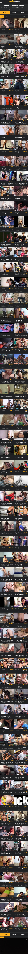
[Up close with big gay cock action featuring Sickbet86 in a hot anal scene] (21, 298)
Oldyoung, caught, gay (5, 868)
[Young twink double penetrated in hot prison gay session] (7, 419)
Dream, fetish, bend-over (6, 914)
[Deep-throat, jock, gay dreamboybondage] (7, 450)
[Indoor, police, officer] (7, 618)
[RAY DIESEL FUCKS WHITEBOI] (21, 633)
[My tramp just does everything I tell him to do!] (21, 328)
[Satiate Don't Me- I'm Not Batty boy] (7, 770)
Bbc (6, 321)
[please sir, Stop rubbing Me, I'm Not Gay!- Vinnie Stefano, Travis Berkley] (21, 343)
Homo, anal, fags (18, 168)
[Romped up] (21, 480)
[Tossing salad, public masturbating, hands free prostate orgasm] (21, 861)
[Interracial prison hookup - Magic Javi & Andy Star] (7, 359)
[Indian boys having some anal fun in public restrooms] (7, 800)
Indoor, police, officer (5, 625)
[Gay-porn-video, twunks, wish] (21, 663)
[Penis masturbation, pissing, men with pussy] (21, 435)
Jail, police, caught (18, 564)
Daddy (3, 413)
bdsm (22, 7)
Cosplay (21, 291)
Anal (16, 32)
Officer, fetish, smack (5, 716)
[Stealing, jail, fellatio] (21, 846)
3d (16, 77)
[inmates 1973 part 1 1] (7, 69)
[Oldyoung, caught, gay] (7, 861)
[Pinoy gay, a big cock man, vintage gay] (7, 877)
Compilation (22, 93)
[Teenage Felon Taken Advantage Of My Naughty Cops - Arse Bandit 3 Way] (21, 100)
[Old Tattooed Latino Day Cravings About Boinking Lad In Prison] (7, 343)
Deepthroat (23, 47)
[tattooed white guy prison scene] (21, 130)
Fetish (11, 854)
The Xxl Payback (4, 320)
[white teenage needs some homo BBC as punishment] (21, 755)
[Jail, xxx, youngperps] (21, 252)
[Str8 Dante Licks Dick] (21, 907)
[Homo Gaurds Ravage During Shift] (7, 633)
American (4, 77)
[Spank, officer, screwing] (7, 541)
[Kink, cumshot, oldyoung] (7, 298)
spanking (23, 9)
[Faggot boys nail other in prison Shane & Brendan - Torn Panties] (7, 892)
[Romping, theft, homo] (21, 587)
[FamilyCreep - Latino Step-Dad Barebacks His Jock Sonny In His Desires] (21, 206)
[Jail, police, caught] (21, 557)
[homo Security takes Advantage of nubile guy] (21, 54)
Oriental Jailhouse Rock (6, 107)
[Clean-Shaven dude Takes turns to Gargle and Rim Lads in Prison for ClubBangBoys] (21, 191)
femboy (3, 9)
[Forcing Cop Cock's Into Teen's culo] (7, 191)
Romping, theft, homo (19, 594)
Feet (8, 839)
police (17, 7)
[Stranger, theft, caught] (7, 465)
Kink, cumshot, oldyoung (6, 305)
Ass (20, 32)
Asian (8, 108)
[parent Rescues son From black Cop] (21, 770)
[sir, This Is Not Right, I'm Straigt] (21, 511)
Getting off (3, 137)
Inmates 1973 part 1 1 (5, 76)
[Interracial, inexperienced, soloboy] (21, 374)
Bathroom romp (4, 411)
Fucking (8, 900)
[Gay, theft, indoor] (7, 267)
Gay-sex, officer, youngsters (20, 503)
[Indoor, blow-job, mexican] (21, 602)
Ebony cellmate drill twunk (6, 594)
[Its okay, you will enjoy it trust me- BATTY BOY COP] (21, 618)
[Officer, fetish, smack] (7, 709)
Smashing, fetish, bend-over (20, 899)
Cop (21, 458)
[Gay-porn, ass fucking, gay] (21, 739)
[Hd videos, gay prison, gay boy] (7, 145)
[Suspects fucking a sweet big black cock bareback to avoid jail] (21, 176)
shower (17, 9)
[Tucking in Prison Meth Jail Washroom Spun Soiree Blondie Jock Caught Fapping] (21, 389)
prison (9, 7)
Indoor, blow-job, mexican (20, 609)
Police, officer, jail (18, 152)
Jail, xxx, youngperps (19, 259)
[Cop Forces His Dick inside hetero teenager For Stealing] (7, 785)
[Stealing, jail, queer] (21, 922)
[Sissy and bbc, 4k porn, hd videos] (21, 69)
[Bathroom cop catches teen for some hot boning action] (7, 572)
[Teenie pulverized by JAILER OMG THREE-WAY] (21, 404)
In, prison (3, 46)
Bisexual (17, 474)
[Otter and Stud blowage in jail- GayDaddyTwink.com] (21, 648)
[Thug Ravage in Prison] (7, 161)
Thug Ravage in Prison (5, 168)
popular (5, 12)
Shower (10, 413)
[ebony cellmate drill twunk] (7, 587)
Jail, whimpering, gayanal (6, 91)
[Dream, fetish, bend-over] (7, 907)
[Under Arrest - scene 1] (21, 450)
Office (6, 443)
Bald (25, 199)
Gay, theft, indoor (4, 274)
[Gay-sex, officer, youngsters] (21, 496)
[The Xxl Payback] (7, 313)
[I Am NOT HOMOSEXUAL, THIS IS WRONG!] (7, 252)
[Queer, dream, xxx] (21, 313)
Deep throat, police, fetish (20, 274)
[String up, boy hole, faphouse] (21, 785)
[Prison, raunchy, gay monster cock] (21, 359)
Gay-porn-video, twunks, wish (21, 670)
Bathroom (23, 397)
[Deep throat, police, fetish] (21, 267)
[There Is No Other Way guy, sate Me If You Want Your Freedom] (7, 922)
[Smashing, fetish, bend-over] (21, 892)
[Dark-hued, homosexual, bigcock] (21, 115)
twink (13, 7)
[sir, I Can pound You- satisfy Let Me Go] (7, 557)
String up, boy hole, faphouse (21, 792)
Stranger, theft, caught (5, 472)
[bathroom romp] (7, 404)
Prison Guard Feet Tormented (7, 838)
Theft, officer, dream (5, 518)
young (8, 9)
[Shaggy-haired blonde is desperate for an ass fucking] (21, 23)
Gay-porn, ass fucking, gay (20, 747)
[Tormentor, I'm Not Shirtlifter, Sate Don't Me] (21, 800)
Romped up (17, 488)
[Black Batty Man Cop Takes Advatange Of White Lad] (7, 846)
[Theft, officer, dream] (7, 511)
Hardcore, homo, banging (20, 716)
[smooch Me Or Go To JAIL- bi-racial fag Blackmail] (21, 831)
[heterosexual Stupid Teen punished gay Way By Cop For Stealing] (7, 739)
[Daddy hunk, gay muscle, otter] (7, 648)
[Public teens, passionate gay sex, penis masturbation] (21, 84)
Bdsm (17, 93)
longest (23, 12)
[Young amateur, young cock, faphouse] (7, 221)
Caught (6, 275)
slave (13, 9)
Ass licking (24, 641)
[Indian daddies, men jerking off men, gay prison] (21, 724)
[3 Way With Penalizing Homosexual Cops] (21, 694)
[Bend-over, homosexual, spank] (7, 679)
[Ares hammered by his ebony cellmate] (7, 23)
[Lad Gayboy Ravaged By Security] (7, 374)
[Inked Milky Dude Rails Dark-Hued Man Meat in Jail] (7, 480)
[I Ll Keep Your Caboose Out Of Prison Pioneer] (21, 816)
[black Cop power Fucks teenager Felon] (7, 282)
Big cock (3, 32)
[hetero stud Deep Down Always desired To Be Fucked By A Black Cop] (7, 435)
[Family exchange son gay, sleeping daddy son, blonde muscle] (7, 206)
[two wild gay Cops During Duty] (21, 679)
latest (14, 12)
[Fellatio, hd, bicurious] (21, 465)
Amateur (3, 108)
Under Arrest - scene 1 (19, 457)
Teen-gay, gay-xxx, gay (5, 122)
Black (8, 32)
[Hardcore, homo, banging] (21, 709)
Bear (20, 656)
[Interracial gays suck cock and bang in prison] (21, 541)
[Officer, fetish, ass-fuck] (21, 419)
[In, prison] (7, 39)
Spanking (11, 748)
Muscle (6, 245)
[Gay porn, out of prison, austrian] (7, 328)
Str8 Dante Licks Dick (19, 914)
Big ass (22, 489)
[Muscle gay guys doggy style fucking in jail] (7, 237)
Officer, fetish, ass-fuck (19, 427)
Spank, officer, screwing (6, 548)
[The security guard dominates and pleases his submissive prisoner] (7, 176)
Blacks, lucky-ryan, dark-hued (21, 533)
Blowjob (22, 62)
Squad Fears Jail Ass (5, 609)
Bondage (11, 306)
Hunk (22, 550)
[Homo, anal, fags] (21, 161)
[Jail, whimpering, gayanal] (7, 84)
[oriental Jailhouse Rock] (7, 100)
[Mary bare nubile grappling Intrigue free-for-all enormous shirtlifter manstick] (21, 877)
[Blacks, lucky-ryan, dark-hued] (21, 526)
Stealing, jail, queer (19, 929)
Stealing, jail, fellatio (19, 853)
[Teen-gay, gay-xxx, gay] (7, 115)
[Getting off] (7, 130)
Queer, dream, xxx (18, 320)
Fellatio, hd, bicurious (19, 472)
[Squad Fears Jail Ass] (7, 602)
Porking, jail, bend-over (5, 61)
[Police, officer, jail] (21, 145)
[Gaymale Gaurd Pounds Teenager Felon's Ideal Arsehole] (7, 663)
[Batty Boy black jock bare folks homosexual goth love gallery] (7, 724)
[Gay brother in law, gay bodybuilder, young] (21, 237)
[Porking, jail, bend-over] (7, 54)
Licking (25, 915)
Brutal (17, 367)
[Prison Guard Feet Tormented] (7, 831)
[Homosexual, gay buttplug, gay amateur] (7, 496)
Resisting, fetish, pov (19, 46)
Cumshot (8, 336)
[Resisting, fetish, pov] (21, 39)
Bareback (17, 47)
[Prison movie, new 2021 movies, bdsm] (21, 282)
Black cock (20, 77)
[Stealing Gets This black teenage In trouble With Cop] (7, 816)
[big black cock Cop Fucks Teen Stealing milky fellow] (7, 526)
